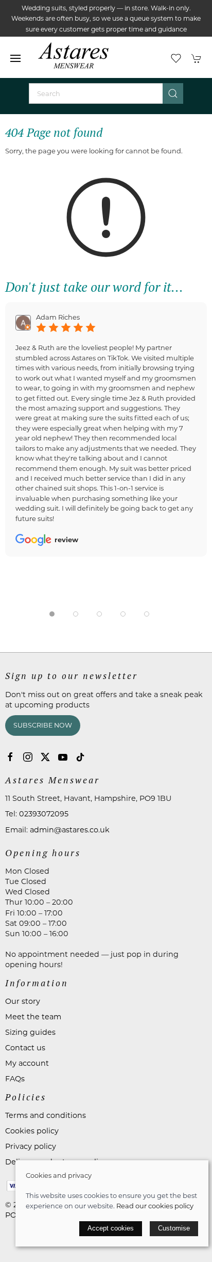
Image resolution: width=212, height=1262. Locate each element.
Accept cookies (110, 1228)
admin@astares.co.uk (70, 829)
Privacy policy (30, 1146)
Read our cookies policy (154, 1206)
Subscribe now (42, 725)
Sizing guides (30, 1032)
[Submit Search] (173, 93)
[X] (45, 757)
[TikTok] (80, 757)
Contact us (25, 1047)
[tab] (52, 614)
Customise (174, 1228)
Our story (22, 1001)
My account (27, 1063)
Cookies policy (32, 1130)
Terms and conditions (45, 1115)
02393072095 (43, 813)
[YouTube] (63, 757)
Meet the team (33, 1016)
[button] (15, 58)
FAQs (15, 1078)
